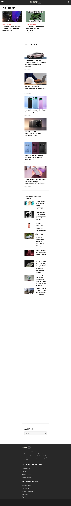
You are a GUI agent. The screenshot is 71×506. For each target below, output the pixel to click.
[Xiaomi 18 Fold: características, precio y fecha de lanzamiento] (29, 253)
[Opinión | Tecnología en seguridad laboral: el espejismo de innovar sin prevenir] (35, 79)
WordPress (30, 501)
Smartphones (6, 24)
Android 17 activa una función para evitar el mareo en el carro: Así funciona (41, 280)
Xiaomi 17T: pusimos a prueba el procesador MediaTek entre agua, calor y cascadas (40, 240)
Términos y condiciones (28, 491)
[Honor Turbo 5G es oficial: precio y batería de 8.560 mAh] (29, 204)
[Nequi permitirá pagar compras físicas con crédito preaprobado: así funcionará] (35, 172)
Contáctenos (25, 488)
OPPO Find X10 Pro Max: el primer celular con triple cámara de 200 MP (33, 133)
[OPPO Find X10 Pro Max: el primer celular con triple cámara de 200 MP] (35, 124)
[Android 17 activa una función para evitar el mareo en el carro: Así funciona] (29, 278)
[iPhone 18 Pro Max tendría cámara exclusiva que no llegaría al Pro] (35, 148)
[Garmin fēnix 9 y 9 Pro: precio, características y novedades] (29, 291)
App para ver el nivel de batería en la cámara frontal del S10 (11, 29)
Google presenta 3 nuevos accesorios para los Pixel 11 (41, 226)
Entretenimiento (31, 24)
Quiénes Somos (26, 485)
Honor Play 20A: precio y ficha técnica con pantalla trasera (34, 111)
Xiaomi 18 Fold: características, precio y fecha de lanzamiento (41, 254)
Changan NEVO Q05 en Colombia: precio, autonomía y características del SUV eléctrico (35, 63)
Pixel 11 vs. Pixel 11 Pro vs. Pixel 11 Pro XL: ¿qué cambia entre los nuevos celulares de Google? (41, 267)
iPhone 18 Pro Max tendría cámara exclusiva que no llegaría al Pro (33, 157)
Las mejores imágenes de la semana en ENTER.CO (35, 29)
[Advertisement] (35, 361)
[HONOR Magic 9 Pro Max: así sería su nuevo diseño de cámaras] (29, 214)
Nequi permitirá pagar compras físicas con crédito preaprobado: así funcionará (35, 181)
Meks (19, 501)
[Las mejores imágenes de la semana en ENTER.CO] (35, 16)
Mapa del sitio (26, 497)
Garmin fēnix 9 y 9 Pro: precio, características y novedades (41, 291)
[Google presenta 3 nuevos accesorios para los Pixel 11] (29, 225)
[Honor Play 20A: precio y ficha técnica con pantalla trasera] (35, 102)
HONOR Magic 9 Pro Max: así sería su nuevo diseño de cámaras (41, 216)
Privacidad (25, 494)
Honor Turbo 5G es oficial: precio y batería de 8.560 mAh (40, 205)
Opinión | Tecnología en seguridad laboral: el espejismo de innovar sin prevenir (35, 88)
